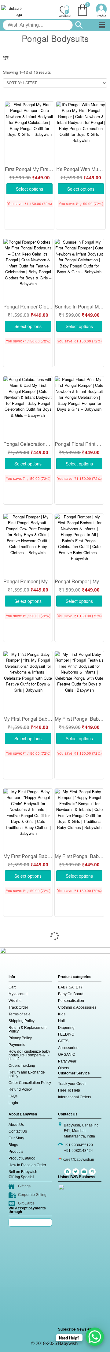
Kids (61, 1014)
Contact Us (18, 1131)
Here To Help (69, 1090)
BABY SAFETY (70, 987)
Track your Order (72, 1083)
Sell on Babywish (23, 1172)
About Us (16, 1124)
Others (63, 1068)
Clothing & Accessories (77, 1007)
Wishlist (15, 1001)
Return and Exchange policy (27, 1074)
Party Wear (67, 1061)
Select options (29, 189)
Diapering (66, 1027)
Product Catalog (22, 1158)
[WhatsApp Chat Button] (95, 1337)
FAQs (13, 1096)
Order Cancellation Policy (30, 1083)
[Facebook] (67, 1171)
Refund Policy (20, 1089)
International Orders (74, 1097)
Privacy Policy (20, 1038)
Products (16, 1151)
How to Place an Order (27, 1165)
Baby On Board (70, 994)
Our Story (16, 1138)
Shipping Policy (22, 1021)
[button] (102, 25)
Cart (12, 987)
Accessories (68, 1048)
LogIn (13, 1103)
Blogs (13, 1145)
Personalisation (71, 1001)
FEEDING (66, 1034)
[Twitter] (75, 1171)
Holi (61, 1021)
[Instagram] (92, 1171)
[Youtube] (84, 1171)
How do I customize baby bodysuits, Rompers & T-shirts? (29, 1055)
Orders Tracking (22, 1065)
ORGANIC (66, 1054)
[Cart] (82, 10)
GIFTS (63, 1041)
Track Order (18, 1007)
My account (18, 994)
